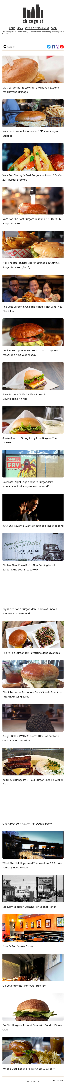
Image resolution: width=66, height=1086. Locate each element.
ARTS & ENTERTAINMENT (37, 28)
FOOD (54, 28)
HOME (12, 28)
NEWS (20, 28)
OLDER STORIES (57, 1081)
